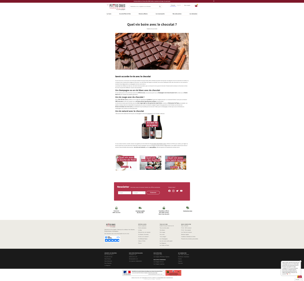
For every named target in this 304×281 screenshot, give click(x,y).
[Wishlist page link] (108, 5)
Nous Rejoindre (107, 263)
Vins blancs (162, 230)
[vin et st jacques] (175, 163)
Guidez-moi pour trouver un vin (167, 225)
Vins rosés (162, 234)
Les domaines (193, 14)
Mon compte (187, 5)
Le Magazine (107, 265)
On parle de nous (108, 256)
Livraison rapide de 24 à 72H (140, 212)
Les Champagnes (164, 238)
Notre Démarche (108, 261)
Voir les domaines (142, 228)
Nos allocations (177, 14)
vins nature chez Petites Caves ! (158, 144)
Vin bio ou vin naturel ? (143, 236)
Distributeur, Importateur (183, 256)
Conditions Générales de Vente (188, 236)
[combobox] (138, 192)
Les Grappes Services (159, 261)
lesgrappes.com (132, 254)
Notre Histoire (107, 258)
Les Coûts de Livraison (186, 232)
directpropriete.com (133, 258)
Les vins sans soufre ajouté (166, 241)
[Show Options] (144, 192)
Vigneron (180, 261)
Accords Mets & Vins (125, 14)
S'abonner (153, 192)
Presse (139, 243)
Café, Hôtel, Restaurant (183, 254)
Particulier (180, 263)
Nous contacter (184, 225)
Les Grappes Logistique (159, 264)
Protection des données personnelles (189, 238)
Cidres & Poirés (141, 241)
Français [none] (173, 5)
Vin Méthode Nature (142, 238)
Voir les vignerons (142, 225)
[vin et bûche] (126, 163)
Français (297, 279)
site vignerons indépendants (135, 261)
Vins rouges (162, 232)
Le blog (140, 230)
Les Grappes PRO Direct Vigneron (161, 256)
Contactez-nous (187, 211)
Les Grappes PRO (158, 254)
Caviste (180, 258)
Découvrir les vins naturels (144, 232)
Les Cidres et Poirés (164, 245)
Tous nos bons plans (164, 228)
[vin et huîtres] (151, 163)
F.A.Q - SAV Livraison (186, 228)
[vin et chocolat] (152, 52)
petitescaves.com (133, 256)
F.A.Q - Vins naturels (186, 230)
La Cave (109, 14)
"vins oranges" (163, 236)
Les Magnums (163, 243)
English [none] (179, 5)
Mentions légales (185, 234)
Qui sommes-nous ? (109, 254)
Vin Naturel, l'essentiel (143, 234)
